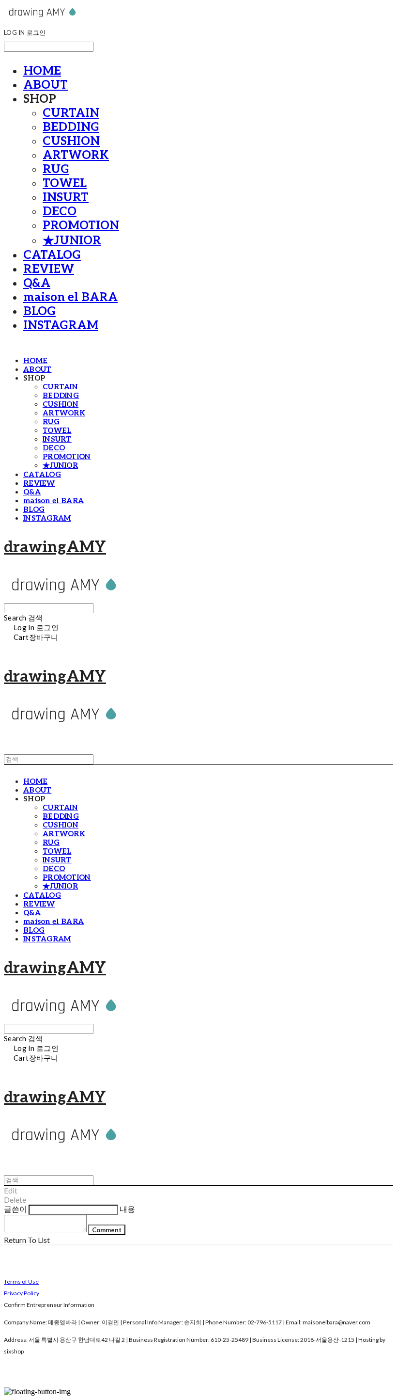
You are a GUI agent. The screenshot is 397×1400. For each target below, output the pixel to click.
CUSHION (71, 141)
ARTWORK (76, 155)
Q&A (36, 283)
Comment (107, 1230)
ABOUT (45, 85)
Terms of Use (21, 1281)
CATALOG (52, 255)
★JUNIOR (72, 241)
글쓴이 (15, 1208)
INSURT (66, 198)
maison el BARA (70, 297)
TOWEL (65, 183)
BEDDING (71, 127)
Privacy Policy (21, 1293)
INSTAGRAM (60, 325)
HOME (42, 71)
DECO (59, 212)
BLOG (39, 311)
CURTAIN (71, 113)
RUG (56, 169)
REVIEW (48, 269)
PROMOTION (81, 226)
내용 (127, 1208)
